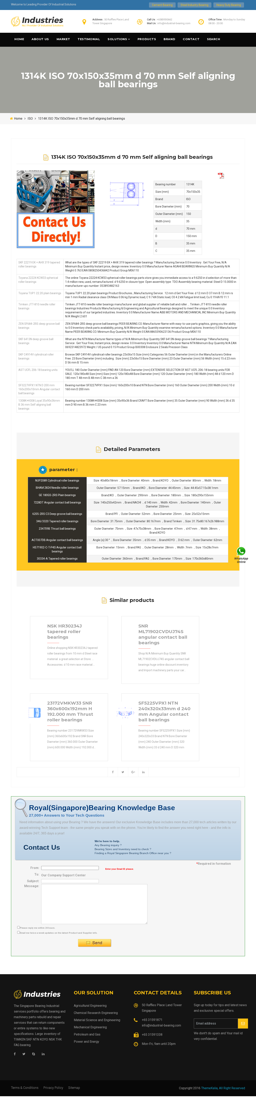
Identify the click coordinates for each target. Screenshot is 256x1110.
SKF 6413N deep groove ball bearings (35, 341)
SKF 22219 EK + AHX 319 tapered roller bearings (39, 264)
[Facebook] (15, 1054)
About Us (40, 39)
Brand (169, 39)
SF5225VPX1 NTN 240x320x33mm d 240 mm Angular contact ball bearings (164, 711)
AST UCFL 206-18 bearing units (38, 369)
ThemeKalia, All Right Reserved (223, 1088)
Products (147, 39)
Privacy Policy (53, 1087)
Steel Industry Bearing (194, 5)
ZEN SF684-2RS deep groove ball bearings (39, 325)
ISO (30, 118)
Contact (191, 39)
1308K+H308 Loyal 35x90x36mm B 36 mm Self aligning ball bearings (39, 404)
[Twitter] (23, 1054)
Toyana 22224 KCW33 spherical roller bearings (38, 279)
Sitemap (74, 1087)
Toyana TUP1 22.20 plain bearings (39, 293)
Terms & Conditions (24, 1087)
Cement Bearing (162, 5)
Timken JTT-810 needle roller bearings (36, 306)
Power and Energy (86, 1041)
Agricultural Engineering (90, 1006)
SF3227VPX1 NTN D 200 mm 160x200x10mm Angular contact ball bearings (39, 389)
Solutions (117, 39)
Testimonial (89, 39)
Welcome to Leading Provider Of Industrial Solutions (43, 4)
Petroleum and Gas (87, 1034)
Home (19, 39)
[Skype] (33, 1054)
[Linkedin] (43, 1054)
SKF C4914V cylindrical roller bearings (36, 356)
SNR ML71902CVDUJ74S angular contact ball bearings (162, 634)
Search (213, 39)
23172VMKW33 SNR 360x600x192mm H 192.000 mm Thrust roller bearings (70, 711)
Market (63, 39)
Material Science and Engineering (97, 1020)
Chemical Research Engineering (96, 1013)
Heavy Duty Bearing (228, 5)
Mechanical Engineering (90, 1027)
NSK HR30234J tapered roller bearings (64, 631)
